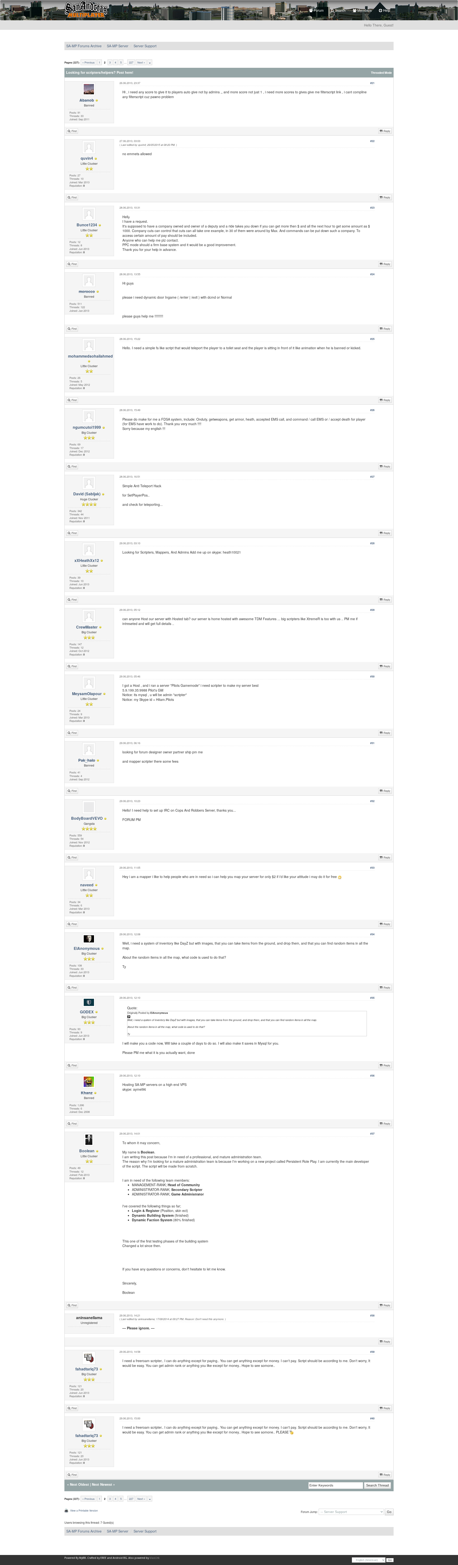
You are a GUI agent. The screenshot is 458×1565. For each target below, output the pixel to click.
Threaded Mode (381, 73)
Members (364, 10)
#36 (372, 1075)
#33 (372, 867)
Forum (318, 10)
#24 (372, 274)
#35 (372, 997)
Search (340, 10)
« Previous (88, 62)
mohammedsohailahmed (90, 356)
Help (386, 10)
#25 (372, 339)
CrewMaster (87, 627)
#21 (372, 83)
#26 (372, 410)
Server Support (145, 45)
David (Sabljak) (86, 494)
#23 (372, 207)
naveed (87, 885)
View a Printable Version (84, 1510)
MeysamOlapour (87, 693)
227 (131, 62)
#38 (372, 1315)
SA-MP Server (117, 45)
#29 (372, 610)
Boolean (86, 1150)
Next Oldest (79, 1484)
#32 (372, 801)
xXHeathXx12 (86, 560)
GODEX (87, 1012)
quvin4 (87, 158)
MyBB (82, 1558)
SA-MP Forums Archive (84, 45)
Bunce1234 (87, 224)
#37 (372, 1133)
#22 (372, 141)
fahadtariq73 (86, 1369)
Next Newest (102, 1484)
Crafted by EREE (96, 1558)
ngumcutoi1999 (87, 427)
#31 (372, 743)
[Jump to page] (149, 62)
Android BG (120, 1558)
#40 (372, 1418)
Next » (141, 62)
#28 (372, 543)
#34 (372, 934)
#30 (372, 676)
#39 (372, 1352)
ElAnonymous (87, 948)
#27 (372, 476)
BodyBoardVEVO (87, 818)
